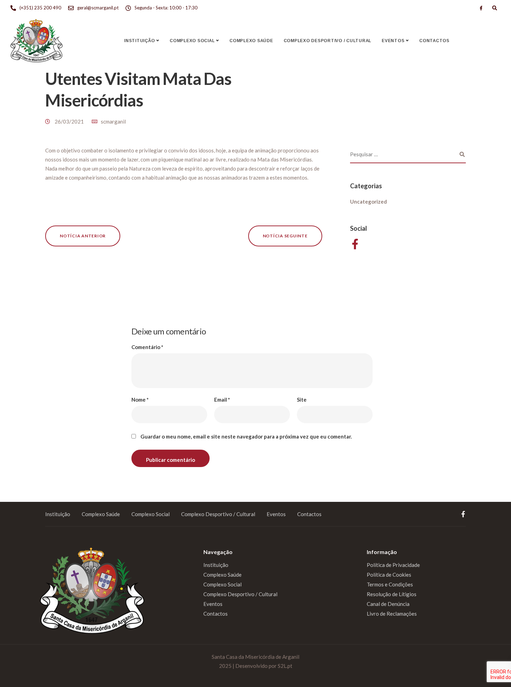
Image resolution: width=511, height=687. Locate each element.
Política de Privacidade (393, 565)
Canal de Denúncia (388, 604)
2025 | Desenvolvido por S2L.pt (255, 666)
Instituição (139, 40)
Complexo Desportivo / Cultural (328, 40)
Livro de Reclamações (392, 613)
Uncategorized (368, 201)
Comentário (147, 347)
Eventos (393, 40)
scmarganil (113, 121)
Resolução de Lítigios (391, 594)
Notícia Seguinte (285, 235)
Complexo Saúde (251, 40)
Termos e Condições (390, 584)
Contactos (434, 40)
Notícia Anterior (83, 235)
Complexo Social (192, 40)
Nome (140, 399)
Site (302, 399)
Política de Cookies (389, 574)
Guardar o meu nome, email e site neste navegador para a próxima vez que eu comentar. (246, 436)
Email (222, 399)
